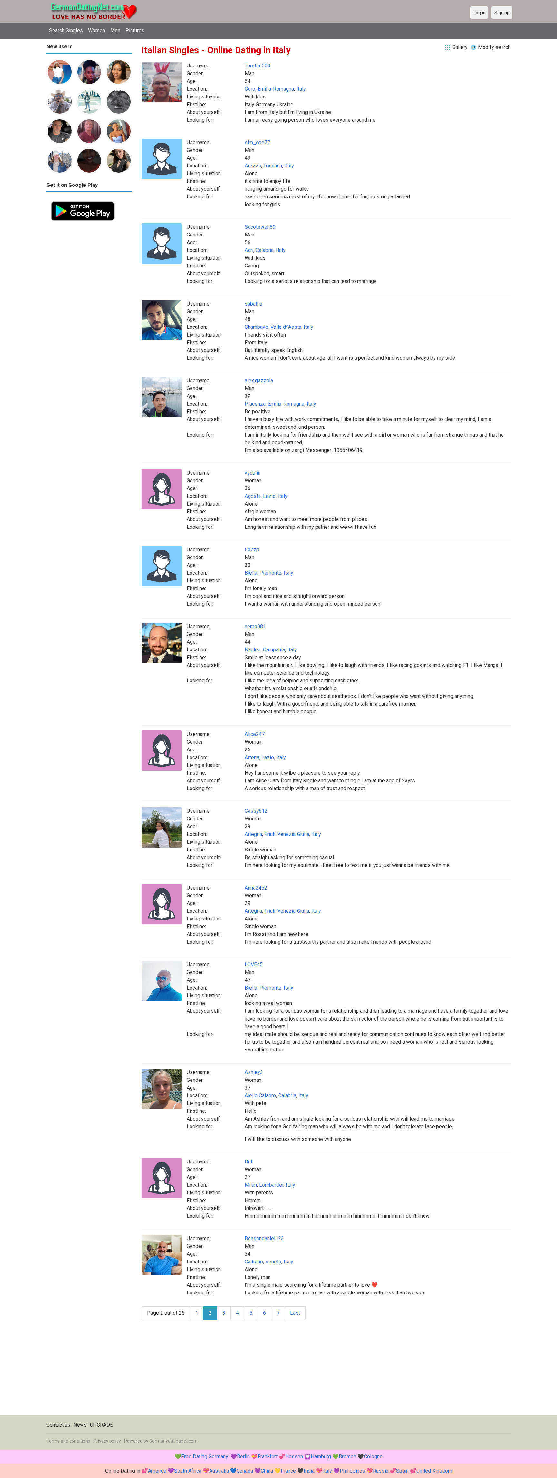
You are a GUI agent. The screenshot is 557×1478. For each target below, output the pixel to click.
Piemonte (270, 573)
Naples (253, 650)
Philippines (352, 1471)
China (267, 1471)
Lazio (269, 496)
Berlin (243, 1456)
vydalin (252, 473)
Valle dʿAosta (285, 327)
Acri (249, 250)
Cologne (373, 1456)
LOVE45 (254, 964)
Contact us (58, 1425)
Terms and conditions (68, 1440)
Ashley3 (254, 1072)
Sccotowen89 (260, 227)
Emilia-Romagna (276, 89)
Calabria (265, 250)
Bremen (347, 1456)
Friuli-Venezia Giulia (286, 834)
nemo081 (255, 626)
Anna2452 (256, 888)
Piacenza (255, 404)
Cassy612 (256, 811)
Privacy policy (107, 1440)
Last (295, 1313)
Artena (252, 757)
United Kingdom (434, 1471)
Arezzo (253, 166)
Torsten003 (257, 66)
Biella (251, 573)
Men (115, 30)
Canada (245, 1471)
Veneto (273, 1262)
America (157, 1471)
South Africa (187, 1471)
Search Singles (66, 30)
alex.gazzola (259, 380)
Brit (248, 1162)
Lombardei (271, 1185)
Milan (251, 1185)
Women (96, 30)
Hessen (294, 1456)
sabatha (253, 304)
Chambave (256, 327)
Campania (274, 650)
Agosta (253, 496)
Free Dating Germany (204, 1456)
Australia (219, 1471)
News (80, 1425)
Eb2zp (252, 550)
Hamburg (321, 1456)
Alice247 (255, 734)
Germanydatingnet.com (173, 1440)
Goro (250, 89)
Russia (380, 1471)
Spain (402, 1471)
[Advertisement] (89, 322)
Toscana (272, 166)
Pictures (134, 30)
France (288, 1471)
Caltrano (254, 1262)
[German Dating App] (82, 201)
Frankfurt (268, 1456)
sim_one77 (257, 142)
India (309, 1471)
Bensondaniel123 (264, 1238)
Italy (301, 89)
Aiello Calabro (260, 1095)
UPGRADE (101, 1425)
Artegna (253, 834)
